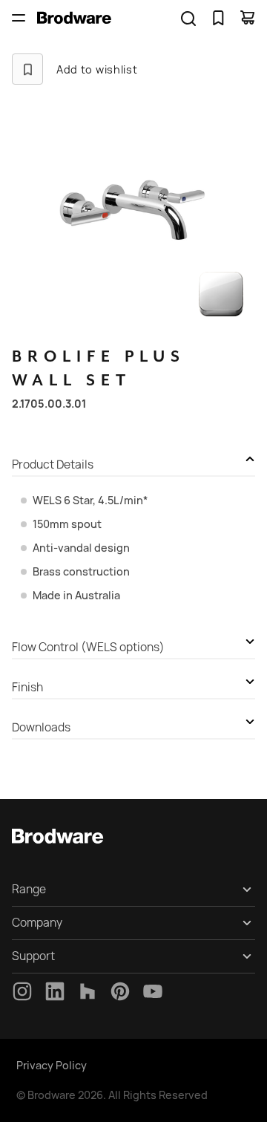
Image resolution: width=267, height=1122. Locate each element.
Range (29, 889)
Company (37, 922)
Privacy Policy (51, 1065)
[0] (218, 17)
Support (33, 956)
